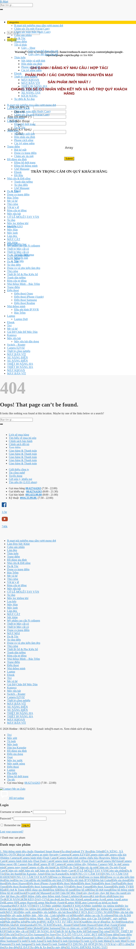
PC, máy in (114, 918)
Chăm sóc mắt (15, 870)
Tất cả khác (20, 44)
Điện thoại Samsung (25, 299)
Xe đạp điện (21, 184)
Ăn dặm (65, 851)
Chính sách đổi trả (19, 444)
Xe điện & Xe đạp (24, 98)
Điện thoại (13, 290)
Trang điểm (20, 41)
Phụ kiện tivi (33, 921)
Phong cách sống (30, 67)
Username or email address (16, 811)
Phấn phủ (10, 921)
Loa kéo (11, 226)
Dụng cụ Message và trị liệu (67, 877)
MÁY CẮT (13, 239)
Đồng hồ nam (66, 889)
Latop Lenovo (88, 902)
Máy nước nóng (16, 763)
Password (6, 818)
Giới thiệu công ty (19, 469)
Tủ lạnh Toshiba (58, 944)
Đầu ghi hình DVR (57, 880)
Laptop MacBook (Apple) (51, 902)
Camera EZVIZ (16, 347)
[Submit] (1, 9)
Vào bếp (19, 261)
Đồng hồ (53, 889)
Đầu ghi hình (39, 880)
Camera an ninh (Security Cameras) (50, 854)
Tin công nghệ (17, 472)
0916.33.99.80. (28, 497)
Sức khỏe (12, 242)
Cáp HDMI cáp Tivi (66, 867)
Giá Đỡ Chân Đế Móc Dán (22, 331)
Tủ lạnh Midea (102, 940)
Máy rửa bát (14, 213)
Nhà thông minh (16, 306)
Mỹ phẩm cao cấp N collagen (23, 245)
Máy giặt (12, 738)
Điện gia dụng (15, 754)
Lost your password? (11, 831)
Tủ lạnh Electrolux (69, 940)
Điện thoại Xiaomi (101, 886)
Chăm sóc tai (30, 870)
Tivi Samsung (36, 934)
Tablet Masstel (17, 928)
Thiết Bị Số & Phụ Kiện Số (22, 274)
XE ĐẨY (24, 947)
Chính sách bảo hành (20, 441)
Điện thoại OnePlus (110, 883)
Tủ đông (47, 937)
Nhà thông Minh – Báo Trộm (23, 283)
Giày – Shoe (28, 47)
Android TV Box (80, 851)
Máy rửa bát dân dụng (26, 341)
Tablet (75, 924)
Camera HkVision (112, 861)
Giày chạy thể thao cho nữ (43, 51)
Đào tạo (9, 880)
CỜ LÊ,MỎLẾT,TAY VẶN (23, 216)
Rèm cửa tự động (17, 210)
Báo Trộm (12, 197)
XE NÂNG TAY (31, 92)
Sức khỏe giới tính (24, 133)
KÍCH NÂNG (29, 95)
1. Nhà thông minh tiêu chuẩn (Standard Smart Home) (30, 851)
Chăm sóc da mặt (23, 156)
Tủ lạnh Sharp (40, 944)
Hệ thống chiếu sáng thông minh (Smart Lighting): (52, 896)
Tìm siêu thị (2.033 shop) (23, 482)
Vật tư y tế (13, 207)
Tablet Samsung (51, 928)
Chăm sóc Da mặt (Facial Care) (31, 28)
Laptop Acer (98, 899)
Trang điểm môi (13, 937)
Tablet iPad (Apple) (107, 924)
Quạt (10, 757)
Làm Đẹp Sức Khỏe (18, 108)
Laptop (11, 315)
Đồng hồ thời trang (24, 124)
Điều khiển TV (121, 886)
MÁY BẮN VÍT (30, 82)
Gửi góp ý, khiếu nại (20, 479)
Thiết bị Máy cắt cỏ (18, 248)
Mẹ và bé (12, 200)
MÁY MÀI (13, 258)
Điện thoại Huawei (16, 883)
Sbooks (124, 921)
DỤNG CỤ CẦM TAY (87, 873)
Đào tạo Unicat (22, 880)
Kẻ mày (95, 896)
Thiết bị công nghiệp (25, 76)
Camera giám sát (98, 854)
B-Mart (4, 1)
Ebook (18, 73)
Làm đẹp (12, 120)
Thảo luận (20, 57)
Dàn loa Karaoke (16, 747)
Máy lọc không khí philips (34, 908)
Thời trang (92, 931)
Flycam (30, 893)
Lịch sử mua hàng (19, 434)
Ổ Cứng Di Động (67, 918)
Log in (26, 825)
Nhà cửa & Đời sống (18, 178)
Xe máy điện (58, 947)
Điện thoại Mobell (68, 883)
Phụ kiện (12, 773)
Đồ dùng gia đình (17, 159)
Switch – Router (16, 344)
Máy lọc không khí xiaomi (106, 908)
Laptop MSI (73, 902)
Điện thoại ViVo (61, 886)
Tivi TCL (61, 934)
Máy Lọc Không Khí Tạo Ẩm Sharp (69, 908)
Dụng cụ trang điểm (25, 152)
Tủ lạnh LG (87, 940)
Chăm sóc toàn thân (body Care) (32, 31)
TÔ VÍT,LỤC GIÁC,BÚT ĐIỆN (86, 934)
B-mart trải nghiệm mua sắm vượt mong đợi (38, 25)
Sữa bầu (9, 924)
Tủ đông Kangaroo (82, 937)
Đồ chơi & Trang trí (16, 889)
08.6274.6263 (33, 488)
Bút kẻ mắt (20, 149)
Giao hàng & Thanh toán (23, 450)
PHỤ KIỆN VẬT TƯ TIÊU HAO (60, 921)
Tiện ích (9, 934)
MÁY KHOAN (30, 79)
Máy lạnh (12, 232)
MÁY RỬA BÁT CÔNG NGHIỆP (94, 912)
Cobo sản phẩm (23, 35)
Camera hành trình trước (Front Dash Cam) (77, 861)
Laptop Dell (21, 319)
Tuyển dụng (15, 475)
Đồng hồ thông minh (26, 165)
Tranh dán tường (23, 181)
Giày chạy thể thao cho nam (109, 893)
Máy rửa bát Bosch (62, 912)
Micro (76, 915)
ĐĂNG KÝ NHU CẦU (20, 131)
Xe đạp (11, 220)
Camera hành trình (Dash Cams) (39, 857)
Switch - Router (63, 924)
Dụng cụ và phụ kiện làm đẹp (23, 267)
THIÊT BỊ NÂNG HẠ (34, 86)
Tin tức (11, 779)
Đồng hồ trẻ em (9, 893)
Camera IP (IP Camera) (51, 864)
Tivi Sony (50, 934)
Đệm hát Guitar (102, 880)
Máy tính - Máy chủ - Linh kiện (43, 915)
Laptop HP (11, 902)
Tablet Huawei (88, 924)
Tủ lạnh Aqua (34, 940)
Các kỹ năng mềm (31, 70)
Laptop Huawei (27, 902)
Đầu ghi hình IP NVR (26, 309)
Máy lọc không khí (17, 223)
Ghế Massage (21, 168)
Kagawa (11, 335)
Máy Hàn (12, 229)
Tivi (9, 325)
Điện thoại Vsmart (80, 886)
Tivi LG (23, 934)
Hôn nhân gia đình (31, 63)
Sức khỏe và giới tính (33, 60)
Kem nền (105, 896)
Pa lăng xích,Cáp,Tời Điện (93, 918)
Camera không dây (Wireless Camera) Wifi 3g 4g (92, 864)
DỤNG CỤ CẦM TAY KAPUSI (32, 877)
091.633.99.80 (34, 494)
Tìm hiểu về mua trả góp (22, 437)
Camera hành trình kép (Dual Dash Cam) (30, 861)
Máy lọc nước (15, 760)
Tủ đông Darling (61, 937)
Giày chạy (87, 893)
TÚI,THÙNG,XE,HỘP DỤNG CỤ (87, 944)
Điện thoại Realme (24, 303)
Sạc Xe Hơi (113, 921)
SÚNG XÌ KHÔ (44, 924)
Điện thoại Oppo (23, 293)
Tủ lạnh (11, 741)
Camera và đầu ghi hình (40, 867)
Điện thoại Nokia (88, 883)
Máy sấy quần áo (15, 915)
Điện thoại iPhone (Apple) (29, 296)
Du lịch (70, 873)
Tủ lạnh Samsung (22, 944)
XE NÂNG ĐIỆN (31, 89)
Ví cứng (125, 944)
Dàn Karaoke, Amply (33, 873)
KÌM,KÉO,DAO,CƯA (35, 899)
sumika (30, 924)
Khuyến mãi (21, 257)
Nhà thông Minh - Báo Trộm (41, 918)
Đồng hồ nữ (81, 889)
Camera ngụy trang (16, 867)
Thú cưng (12, 204)
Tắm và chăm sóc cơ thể (73, 928)
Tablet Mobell (33, 928)
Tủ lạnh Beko (50, 940)
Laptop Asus (112, 899)
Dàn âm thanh (13, 873)
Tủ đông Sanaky (117, 937)
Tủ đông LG (100, 937)
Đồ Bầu (18, 175)
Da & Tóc (20, 38)
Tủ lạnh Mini (118, 940)
